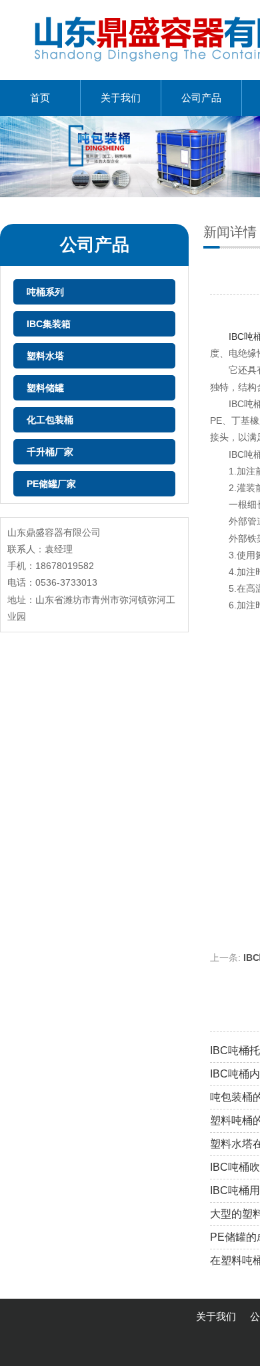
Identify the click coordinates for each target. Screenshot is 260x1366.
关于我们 (121, 97)
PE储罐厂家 (51, 483)
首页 (40, 97)
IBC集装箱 (49, 324)
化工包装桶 (50, 419)
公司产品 (201, 97)
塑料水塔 (45, 355)
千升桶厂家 (50, 451)
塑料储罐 (45, 387)
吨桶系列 (45, 292)
